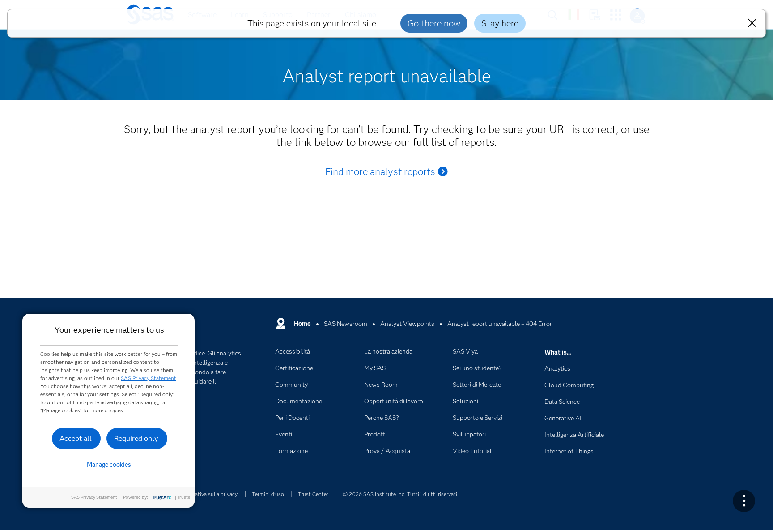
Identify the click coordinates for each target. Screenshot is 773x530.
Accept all (75, 438)
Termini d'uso (268, 494)
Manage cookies (109, 465)
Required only (136, 438)
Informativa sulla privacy (208, 494)
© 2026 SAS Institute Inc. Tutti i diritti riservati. (401, 494)
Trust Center (313, 494)
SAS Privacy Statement (148, 378)
